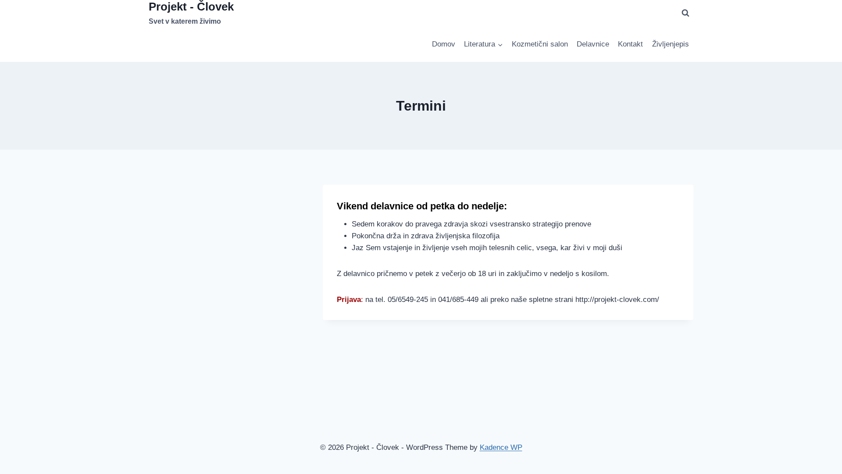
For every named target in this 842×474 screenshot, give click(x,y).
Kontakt (630, 44)
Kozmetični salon (540, 44)
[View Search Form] (685, 13)
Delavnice (593, 44)
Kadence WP (501, 447)
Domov (443, 44)
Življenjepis (670, 44)
